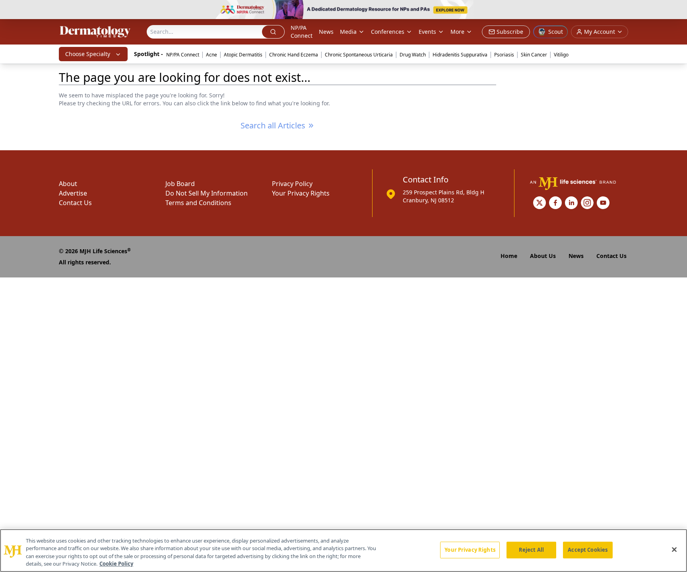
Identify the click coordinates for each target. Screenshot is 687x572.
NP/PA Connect (301, 31)
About (68, 183)
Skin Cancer (534, 54)
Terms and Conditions (198, 202)
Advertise (73, 193)
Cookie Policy (116, 563)
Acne (211, 54)
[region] (343, 550)
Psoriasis (504, 54)
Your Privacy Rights (301, 193)
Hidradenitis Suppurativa (460, 54)
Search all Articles (273, 125)
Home (509, 256)
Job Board (180, 183)
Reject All (531, 549)
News (326, 31)
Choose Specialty (87, 54)
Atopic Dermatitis (243, 54)
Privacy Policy (292, 183)
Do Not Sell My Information (206, 193)
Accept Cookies (587, 549)
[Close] (674, 549)
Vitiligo (561, 54)
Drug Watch (413, 54)
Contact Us (75, 202)
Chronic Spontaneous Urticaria (359, 54)
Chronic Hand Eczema (293, 54)
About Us (543, 256)
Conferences (387, 31)
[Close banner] (676, 10)
